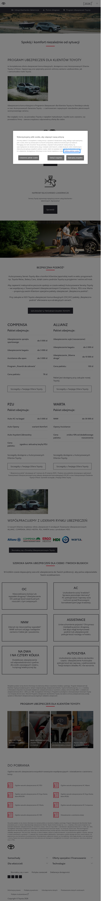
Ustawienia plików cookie (29, 158)
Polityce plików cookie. (71, 151)
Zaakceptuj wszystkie (75, 158)
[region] (50, 147)
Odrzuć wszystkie (56, 158)
